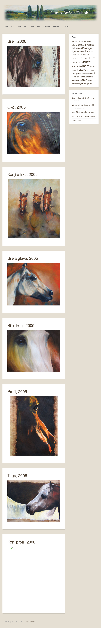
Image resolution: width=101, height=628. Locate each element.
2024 (19, 26)
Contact (66, 26)
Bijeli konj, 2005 (20, 325)
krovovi (79, 62)
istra (92, 58)
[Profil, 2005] (34, 455)
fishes (82, 52)
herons (82, 54)
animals (83, 41)
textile (79, 80)
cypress (89, 44)
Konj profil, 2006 (21, 542)
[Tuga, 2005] (33, 521)
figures (75, 51)
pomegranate (85, 73)
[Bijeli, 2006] (33, 86)
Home (6, 26)
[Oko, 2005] (33, 154)
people (76, 73)
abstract (75, 41)
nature (81, 69)
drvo (84, 48)
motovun (74, 70)
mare (85, 66)
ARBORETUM (30, 622)
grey (78, 54)
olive (92, 70)
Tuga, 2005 (17, 475)
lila (80, 66)
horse (88, 54)
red (93, 73)
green (74, 54)
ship (88, 77)
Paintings (46, 26)
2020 (32, 26)
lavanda (75, 66)
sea (82, 76)
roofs (74, 77)
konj (73, 62)
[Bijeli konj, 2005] (33, 371)
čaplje (79, 84)
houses (77, 58)
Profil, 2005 (17, 391)
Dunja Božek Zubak (50, 13)
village (90, 80)
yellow (74, 84)
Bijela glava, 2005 (22, 258)
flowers (88, 51)
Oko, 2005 (16, 107)
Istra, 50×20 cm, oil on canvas (83, 112)
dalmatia (76, 48)
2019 (38, 26)
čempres (87, 83)
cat (83, 45)
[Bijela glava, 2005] (33, 305)
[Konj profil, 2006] (34, 605)
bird (90, 41)
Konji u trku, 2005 (22, 174)
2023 (25, 26)
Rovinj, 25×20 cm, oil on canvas (83, 116)
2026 (12, 26)
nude (89, 70)
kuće (87, 62)
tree (84, 80)
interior (86, 58)
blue (74, 44)
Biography (56, 26)
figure (90, 48)
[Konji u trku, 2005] (34, 238)
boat (80, 45)
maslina (92, 66)
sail (78, 77)
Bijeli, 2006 (16, 41)
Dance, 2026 (76, 120)
